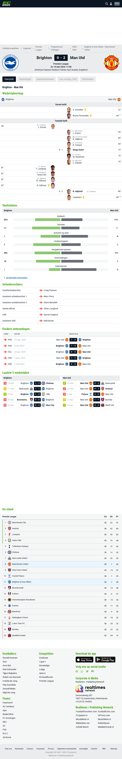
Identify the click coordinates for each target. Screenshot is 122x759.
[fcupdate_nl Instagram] (81, 671)
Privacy (51, 749)
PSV (5, 729)
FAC (10, 352)
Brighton (9, 99)
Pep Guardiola (9, 685)
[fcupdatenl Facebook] (76, 671)
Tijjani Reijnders (10, 673)
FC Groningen (9, 718)
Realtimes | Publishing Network (61, 756)
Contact (30, 749)
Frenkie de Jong (10, 681)
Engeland (27, 48)
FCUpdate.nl (81, 715)
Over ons (8, 749)
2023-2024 (74, 48)
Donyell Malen (9, 688)
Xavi (5, 661)
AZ (4, 726)
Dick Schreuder (9, 669)
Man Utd (112, 99)
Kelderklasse (104, 723)
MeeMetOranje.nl (106, 727)
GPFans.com (104, 715)
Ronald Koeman (10, 658)
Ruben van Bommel (12, 677)
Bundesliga (44, 665)
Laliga (42, 669)
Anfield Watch (82, 727)
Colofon (94, 749)
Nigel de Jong (9, 692)
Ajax (5, 710)
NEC (5, 722)
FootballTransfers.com (86, 711)
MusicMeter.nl (104, 719)
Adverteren (19, 749)
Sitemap (113, 749)
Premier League (38, 48)
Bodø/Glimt (8, 714)
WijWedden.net (83, 723)
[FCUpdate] (6, 4)
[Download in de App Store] (84, 660)
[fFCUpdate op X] (87, 671)
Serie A (42, 673)
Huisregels (83, 749)
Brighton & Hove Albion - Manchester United (99, 48)
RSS (103, 749)
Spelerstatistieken (45, 79)
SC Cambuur (8, 706)
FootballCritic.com (106, 711)
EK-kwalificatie (46, 677)
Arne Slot (7, 665)
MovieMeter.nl (82, 719)
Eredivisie (43, 658)
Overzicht (9, 79)
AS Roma (7, 737)
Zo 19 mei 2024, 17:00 (61, 67)
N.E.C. (5, 733)
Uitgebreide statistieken (17, 277)
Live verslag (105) (68, 79)
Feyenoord (7, 702)
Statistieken (87, 79)
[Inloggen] (109, 3)
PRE (10, 340)
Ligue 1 (42, 661)
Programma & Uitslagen (56, 48)
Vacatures (40, 749)
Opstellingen (25, 79)
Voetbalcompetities (10, 48)
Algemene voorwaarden (66, 749)
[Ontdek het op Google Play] (105, 660)
